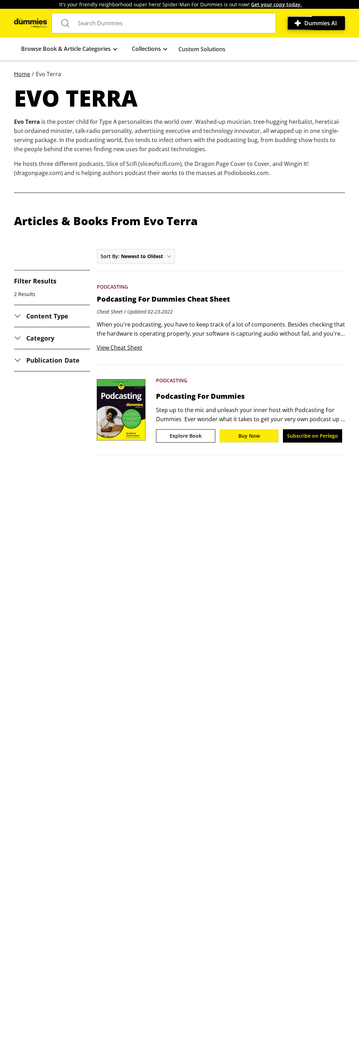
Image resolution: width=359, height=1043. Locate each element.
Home (22, 74)
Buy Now (249, 435)
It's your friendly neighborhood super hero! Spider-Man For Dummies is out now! (180, 4)
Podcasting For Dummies (200, 396)
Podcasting (112, 286)
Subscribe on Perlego (312, 435)
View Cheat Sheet (119, 347)
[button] (69, 49)
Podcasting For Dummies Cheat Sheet (163, 299)
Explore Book (186, 435)
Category (40, 338)
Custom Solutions (201, 49)
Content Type (47, 316)
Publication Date (53, 360)
